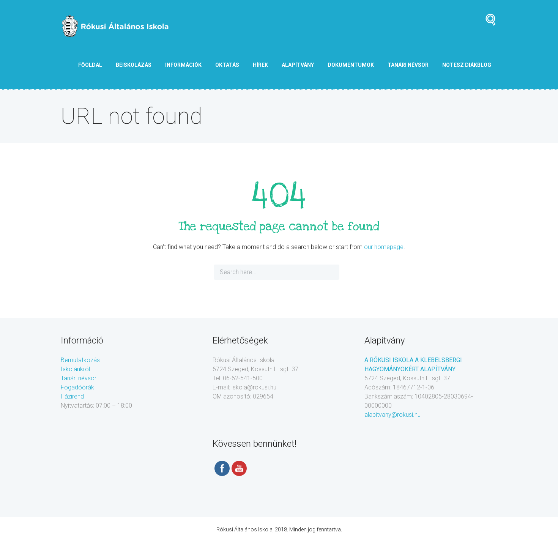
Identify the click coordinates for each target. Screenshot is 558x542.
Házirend (72, 396)
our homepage (384, 247)
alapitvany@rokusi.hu (392, 414)
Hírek (260, 65)
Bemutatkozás (80, 360)
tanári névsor (408, 65)
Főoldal (90, 65)
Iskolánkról (75, 369)
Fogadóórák (77, 387)
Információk (183, 65)
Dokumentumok (351, 65)
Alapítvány (298, 65)
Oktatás (227, 65)
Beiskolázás (133, 65)
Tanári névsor (78, 378)
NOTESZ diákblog (466, 65)
